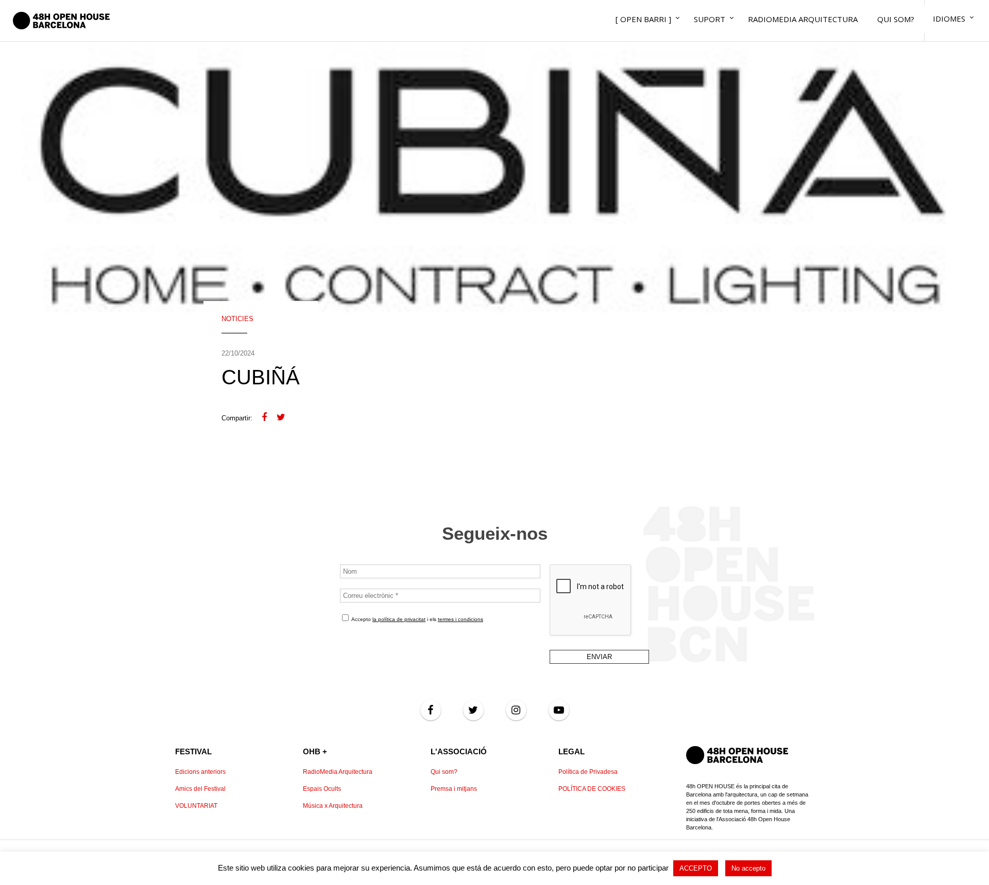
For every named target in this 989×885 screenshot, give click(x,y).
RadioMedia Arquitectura (337, 771)
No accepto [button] (748, 868)
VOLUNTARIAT (196, 805)
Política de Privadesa (588, 771)
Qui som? (444, 771)
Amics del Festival (200, 788)
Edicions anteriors (200, 771)
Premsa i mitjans (454, 788)
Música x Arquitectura (333, 805)
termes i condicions (460, 619)
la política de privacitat (398, 619)
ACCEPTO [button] (695, 868)
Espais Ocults (322, 788)
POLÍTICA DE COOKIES (591, 788)
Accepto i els (416, 619)
